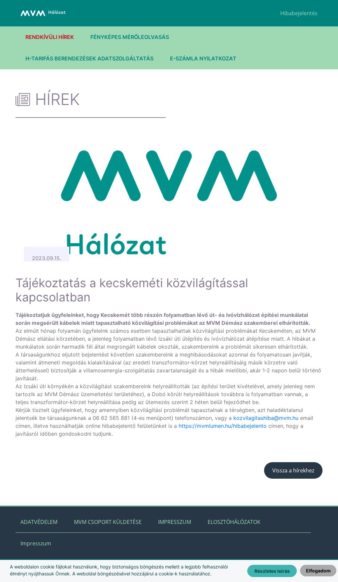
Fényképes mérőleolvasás (129, 37)
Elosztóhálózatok (234, 522)
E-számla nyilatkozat (203, 58)
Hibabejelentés (299, 13)
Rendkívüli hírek (49, 37)
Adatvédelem (38, 522)
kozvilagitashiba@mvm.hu (265, 418)
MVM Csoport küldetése (108, 522)
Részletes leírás (272, 571)
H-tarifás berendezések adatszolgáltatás (89, 58)
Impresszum (174, 522)
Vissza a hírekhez (293, 470)
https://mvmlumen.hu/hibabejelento (223, 426)
